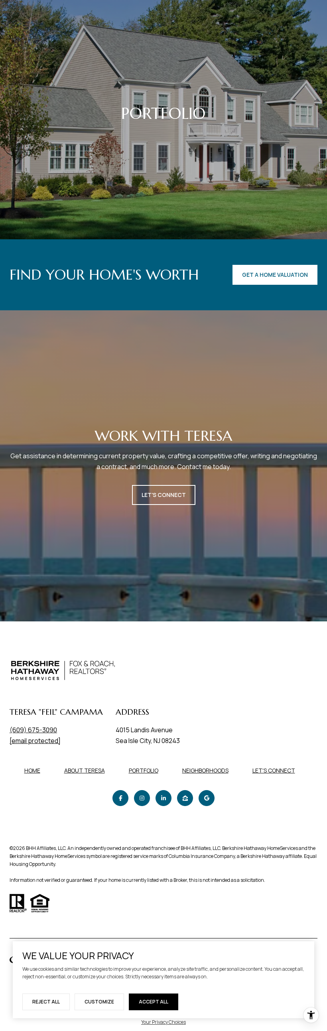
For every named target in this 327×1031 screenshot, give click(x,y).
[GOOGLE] (207, 798)
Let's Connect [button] (164, 495)
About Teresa (84, 770)
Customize (99, 1001)
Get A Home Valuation (275, 274)
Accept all (153, 1001)
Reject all (46, 1001)
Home (32, 770)
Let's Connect (273, 770)
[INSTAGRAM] (142, 798)
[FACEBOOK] (120, 798)
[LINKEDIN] (163, 798)
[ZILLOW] (185, 798)
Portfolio (143, 770)
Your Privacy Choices (163, 1022)
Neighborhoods (205, 770)
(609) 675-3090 (33, 729)
